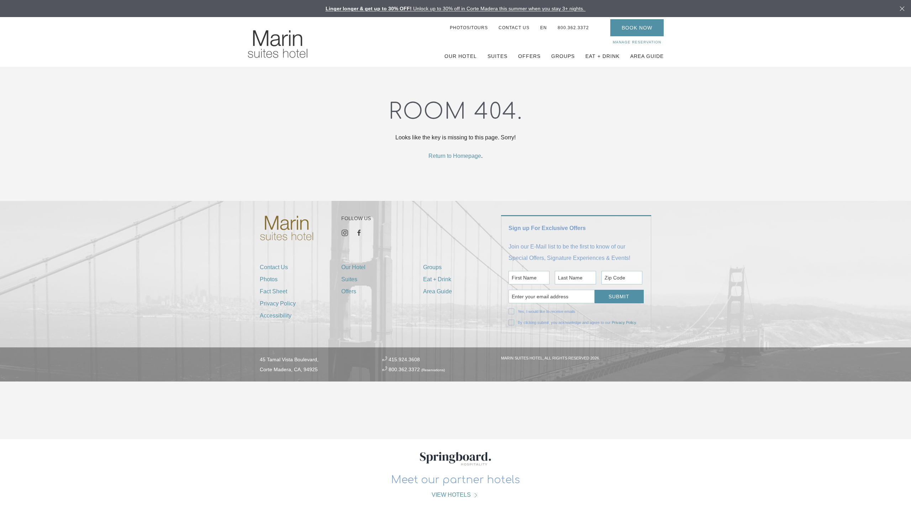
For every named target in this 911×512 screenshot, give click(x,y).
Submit (619, 296)
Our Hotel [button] (460, 56)
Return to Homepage (454, 156)
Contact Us (514, 27)
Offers (529, 56)
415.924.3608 (404, 359)
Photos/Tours (469, 27)
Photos (269, 279)
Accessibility (275, 316)
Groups (563, 56)
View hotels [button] (452, 495)
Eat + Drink (602, 56)
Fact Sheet (273, 291)
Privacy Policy (624, 322)
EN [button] (543, 27)
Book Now (637, 28)
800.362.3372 (573, 27)
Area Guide (437, 291)
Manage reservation (637, 42)
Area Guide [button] (647, 56)
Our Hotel (353, 267)
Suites (497, 56)
